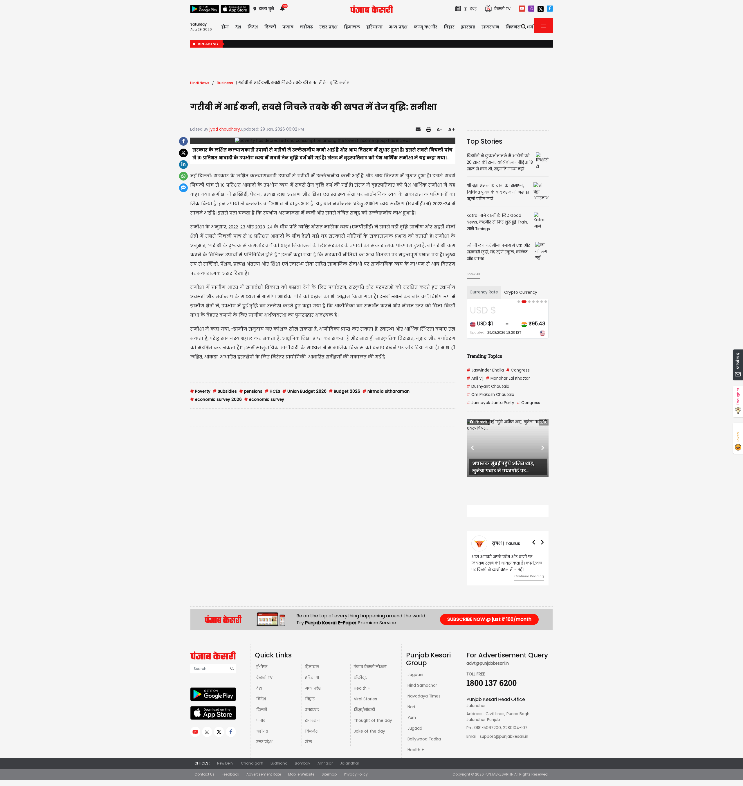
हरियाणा (312, 677)
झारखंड (468, 27)
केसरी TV (264, 677)
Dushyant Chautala (488, 386)
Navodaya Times (424, 696)
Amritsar (325, 763)
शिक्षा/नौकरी (364, 710)
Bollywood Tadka (424, 739)
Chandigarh (252, 763)
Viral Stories (365, 699)
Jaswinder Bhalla (485, 370)
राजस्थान (312, 720)
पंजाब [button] (287, 27)
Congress (518, 370)
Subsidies (225, 391)
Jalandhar (349, 763)
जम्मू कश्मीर (425, 27)
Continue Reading (529, 576)
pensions (250, 391)
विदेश (261, 699)
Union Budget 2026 (304, 391)
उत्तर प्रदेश (328, 27)
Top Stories (484, 141)
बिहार (449, 27)
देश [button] (238, 27)
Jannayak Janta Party (490, 402)
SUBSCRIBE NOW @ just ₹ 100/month (489, 619)
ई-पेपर (261, 667)
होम (225, 27)
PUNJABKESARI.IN (499, 774)
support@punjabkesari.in (504, 736)
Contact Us (204, 774)
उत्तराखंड (312, 710)
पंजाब (261, 720)
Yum (411, 717)
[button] (473, 448)
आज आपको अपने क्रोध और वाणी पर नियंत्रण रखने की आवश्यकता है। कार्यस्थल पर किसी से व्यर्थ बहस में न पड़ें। (506, 563)
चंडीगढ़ (262, 731)
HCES (272, 391)
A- (440, 129)
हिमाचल (312, 667)
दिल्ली (270, 27)
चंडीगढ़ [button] (306, 27)
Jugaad (414, 728)
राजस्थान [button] (490, 27)
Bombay (302, 763)
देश (259, 688)
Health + (362, 688)
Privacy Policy (356, 774)
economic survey (264, 399)
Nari (411, 707)
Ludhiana (279, 763)
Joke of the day (369, 731)
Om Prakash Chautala (490, 394)
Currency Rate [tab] (484, 292)
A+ (451, 129)
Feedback (230, 774)
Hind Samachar (422, 685)
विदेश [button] (253, 27)
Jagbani (415, 674)
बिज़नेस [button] (513, 27)
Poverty (200, 391)
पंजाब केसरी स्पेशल (370, 667)
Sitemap (329, 774)
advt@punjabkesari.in (487, 663)
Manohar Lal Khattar (508, 378)
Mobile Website (301, 774)
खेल (308, 742)
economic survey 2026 (216, 399)
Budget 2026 (344, 391)
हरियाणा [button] (374, 27)
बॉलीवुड (360, 677)
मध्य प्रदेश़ (398, 27)
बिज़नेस (311, 731)
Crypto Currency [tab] (520, 292)
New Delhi (225, 763)
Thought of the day (373, 720)
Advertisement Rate (263, 774)
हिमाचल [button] (352, 27)
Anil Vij (475, 378)
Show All (473, 274)
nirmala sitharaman (386, 391)
